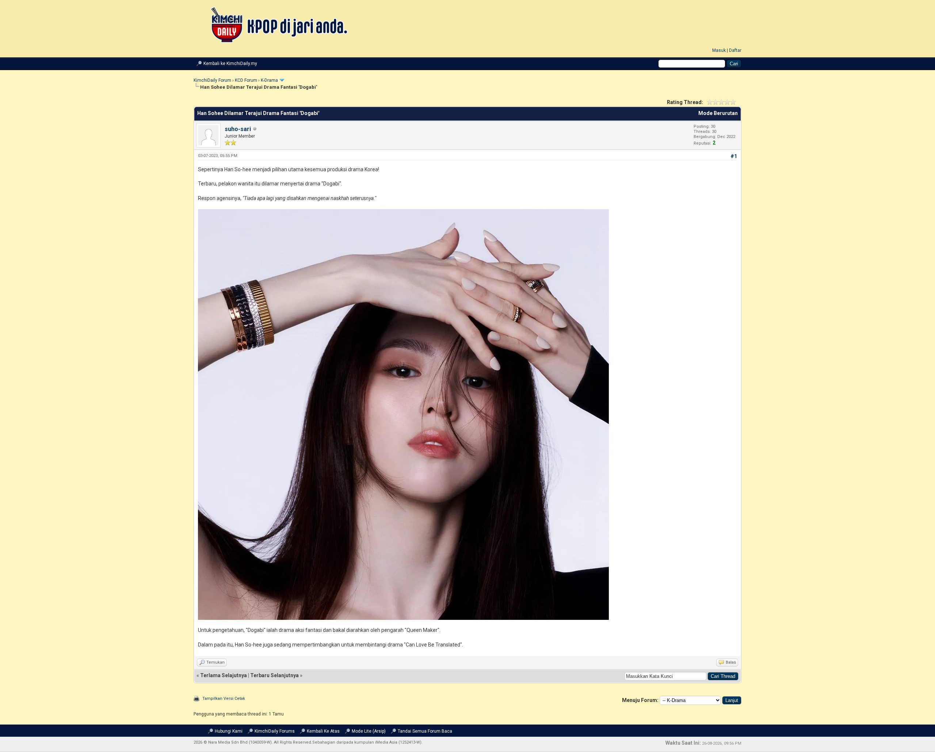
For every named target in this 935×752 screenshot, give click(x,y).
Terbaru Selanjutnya (274, 675)
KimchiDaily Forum (212, 80)
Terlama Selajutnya (223, 675)
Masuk (719, 50)
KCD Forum (246, 80)
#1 (733, 156)
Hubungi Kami (229, 731)
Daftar (735, 50)
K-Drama (269, 80)
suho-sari (238, 129)
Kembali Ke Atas (323, 731)
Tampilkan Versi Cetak (223, 698)
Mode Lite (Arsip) (369, 731)
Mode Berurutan (718, 113)
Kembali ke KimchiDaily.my (230, 63)
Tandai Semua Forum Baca (425, 731)
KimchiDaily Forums (275, 731)
